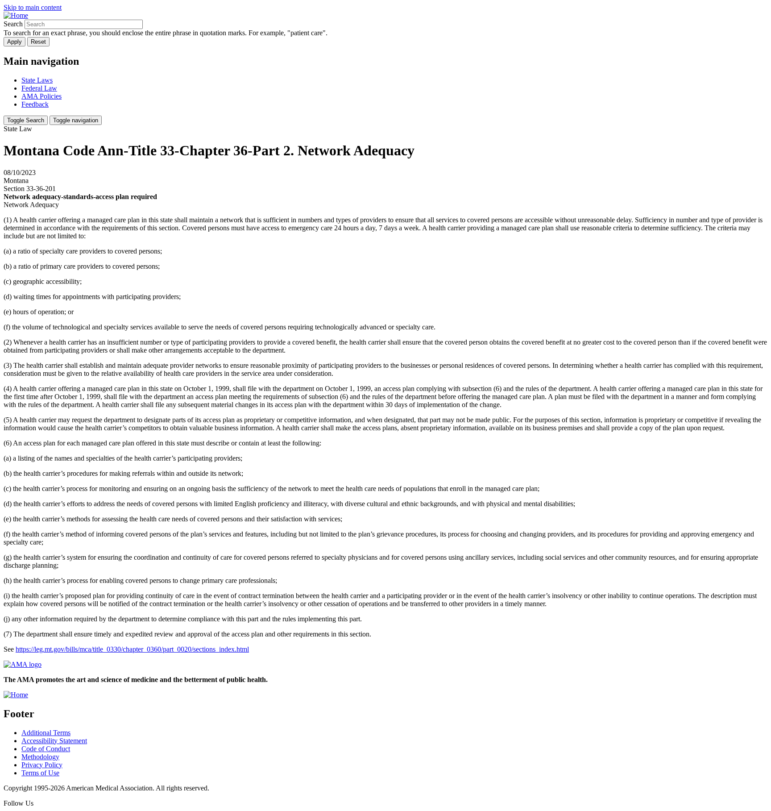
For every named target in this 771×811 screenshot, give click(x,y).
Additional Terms (45, 732)
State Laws (37, 80)
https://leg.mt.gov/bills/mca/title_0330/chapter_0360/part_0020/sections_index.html (132, 649)
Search (13, 24)
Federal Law (39, 88)
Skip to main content (33, 7)
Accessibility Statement (54, 740)
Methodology (40, 757)
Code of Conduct (45, 749)
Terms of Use (40, 773)
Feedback (35, 104)
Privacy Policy (41, 765)
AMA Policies (41, 96)
